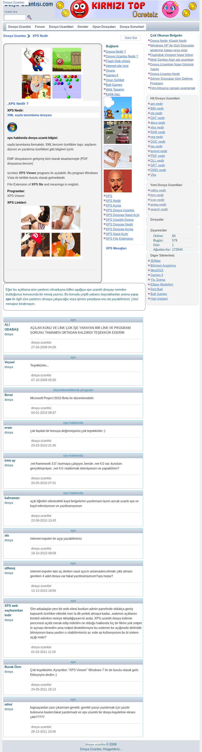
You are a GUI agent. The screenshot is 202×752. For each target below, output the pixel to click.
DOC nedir (158, 141)
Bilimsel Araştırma (163, 265)
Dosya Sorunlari (132, 26)
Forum (40, 26)
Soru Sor (131, 37)
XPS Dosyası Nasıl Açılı (122, 215)
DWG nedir (158, 170)
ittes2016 (157, 270)
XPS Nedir (40, 35)
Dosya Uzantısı (14, 35)
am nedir (157, 103)
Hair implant (159, 298)
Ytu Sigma (158, 279)
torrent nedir (159, 151)
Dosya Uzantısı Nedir (165, 74)
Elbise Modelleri (162, 284)
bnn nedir (157, 195)
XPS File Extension (119, 238)
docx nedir (158, 122)
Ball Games (114, 84)
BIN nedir (157, 108)
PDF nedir (158, 155)
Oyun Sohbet (115, 80)
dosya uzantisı (95, 744)
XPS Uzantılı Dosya (120, 219)
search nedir (159, 209)
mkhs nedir (158, 190)
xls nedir (156, 113)
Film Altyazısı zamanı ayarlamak (172, 88)
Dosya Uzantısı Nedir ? (122, 56)
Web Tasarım (115, 89)
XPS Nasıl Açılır (117, 234)
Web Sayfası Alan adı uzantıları (172, 59)
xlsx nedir (157, 127)
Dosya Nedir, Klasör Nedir (168, 40)
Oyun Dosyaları (104, 26)
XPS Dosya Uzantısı (120, 210)
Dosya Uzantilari (61, 26)
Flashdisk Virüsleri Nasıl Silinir (171, 55)
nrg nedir (157, 137)
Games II (112, 75)
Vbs (153, 174)
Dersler (83, 26)
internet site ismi (117, 65)
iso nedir (157, 146)
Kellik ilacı (113, 94)
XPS (109, 196)
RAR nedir (158, 132)
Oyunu (110, 70)
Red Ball (157, 289)
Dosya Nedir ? (116, 51)
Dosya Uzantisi (19, 26)
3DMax (156, 260)
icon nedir (157, 199)
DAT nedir (158, 118)
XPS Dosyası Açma (119, 229)
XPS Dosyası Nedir (119, 224)
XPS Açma (113, 205)
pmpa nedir (158, 204)
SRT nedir (158, 165)
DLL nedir (157, 160)
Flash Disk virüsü (118, 61)
